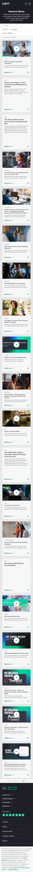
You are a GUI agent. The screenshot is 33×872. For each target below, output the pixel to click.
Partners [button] (4, 841)
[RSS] (23, 815)
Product (7, 799)
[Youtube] (20, 815)
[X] (7, 815)
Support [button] (4, 826)
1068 (23, 781)
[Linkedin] (3, 815)
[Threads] (13, 815)
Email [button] (6, 802)
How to (6, 795)
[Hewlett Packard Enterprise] (6, 4)
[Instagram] (10, 815)
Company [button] (5, 822)
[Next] (28, 781)
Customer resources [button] (8, 836)
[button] (31, 849)
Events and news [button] (7, 831)
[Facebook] (16, 815)
